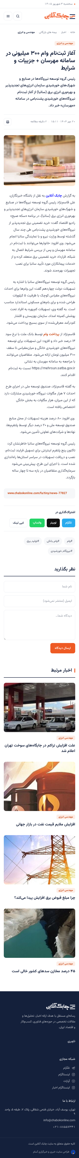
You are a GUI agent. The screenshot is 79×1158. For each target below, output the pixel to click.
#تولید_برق (33, 541)
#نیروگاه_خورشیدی (61, 551)
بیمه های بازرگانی (48, 32)
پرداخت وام (51, 334)
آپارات (66, 1081)
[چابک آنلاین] (59, 16)
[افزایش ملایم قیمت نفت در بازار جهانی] (39, 786)
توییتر (53, 522)
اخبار (63, 32)
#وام (69, 541)
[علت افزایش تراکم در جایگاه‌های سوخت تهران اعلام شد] (39, 707)
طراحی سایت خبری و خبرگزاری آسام (51, 1152)
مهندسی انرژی (66, 738)
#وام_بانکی (53, 541)
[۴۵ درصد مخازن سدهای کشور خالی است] (39, 933)
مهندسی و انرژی (65, 43)
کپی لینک (18, 523)
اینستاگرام (64, 1075)
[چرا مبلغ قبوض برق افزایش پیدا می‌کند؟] (39, 859)
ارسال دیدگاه (63, 648)
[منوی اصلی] (8, 16)
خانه (72, 32)
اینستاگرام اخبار (61, 1088)
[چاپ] (7, 122)
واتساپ (37, 522)
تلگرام (68, 522)
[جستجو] (17, 16)
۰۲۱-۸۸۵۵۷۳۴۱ (64, 1127)
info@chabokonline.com (59, 1120)
